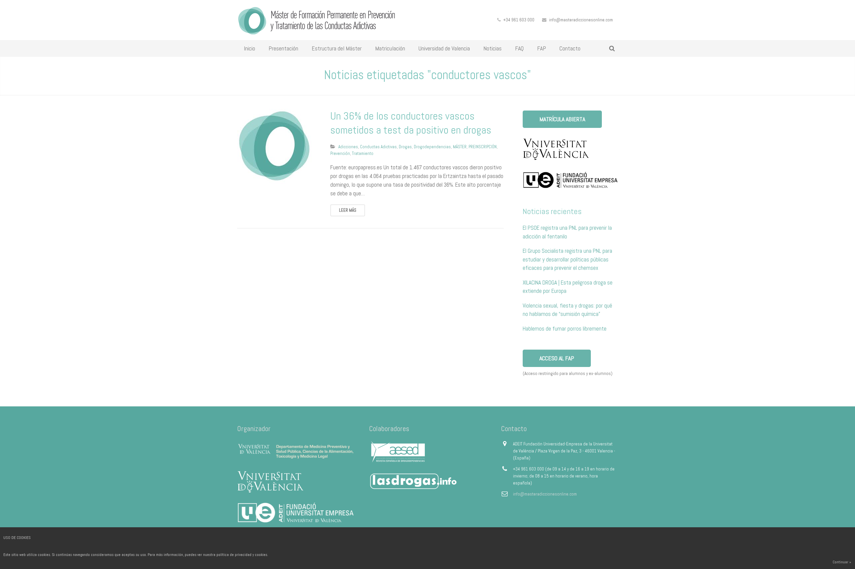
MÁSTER (460, 147)
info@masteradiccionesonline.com (581, 20)
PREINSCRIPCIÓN (483, 147)
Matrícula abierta (562, 119)
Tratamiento (362, 153)
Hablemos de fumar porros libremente (565, 328)
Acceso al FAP (556, 358)
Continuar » (842, 562)
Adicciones (348, 147)
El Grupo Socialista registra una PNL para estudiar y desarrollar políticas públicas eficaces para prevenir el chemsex (567, 259)
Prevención (340, 153)
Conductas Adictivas (378, 147)
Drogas (405, 147)
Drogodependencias (432, 147)
